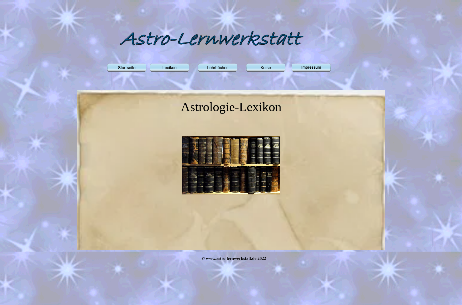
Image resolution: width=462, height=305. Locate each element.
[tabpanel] (231, 146)
